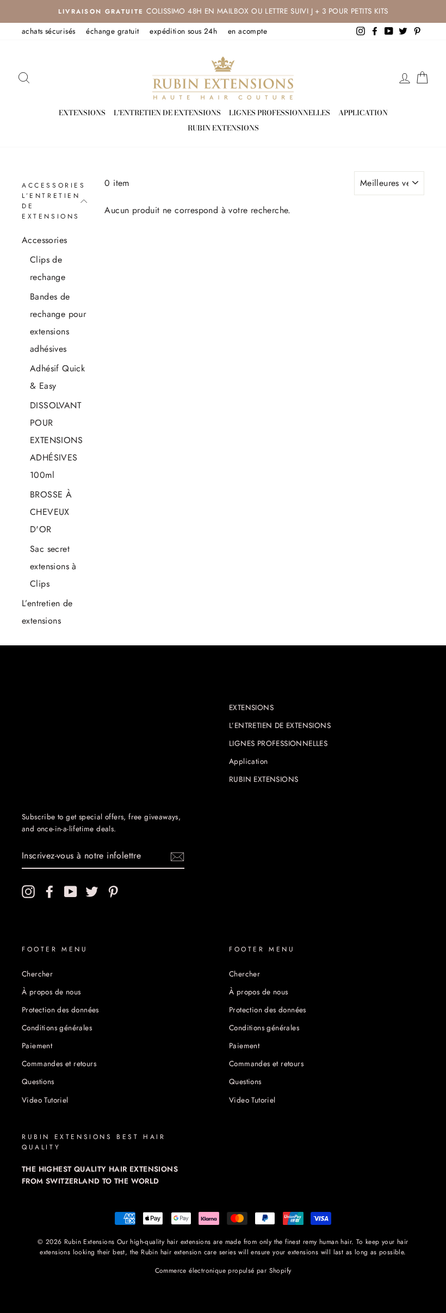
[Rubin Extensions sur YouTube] (70, 891)
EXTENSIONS (82, 112)
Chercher (37, 973)
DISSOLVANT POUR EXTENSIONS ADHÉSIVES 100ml (56, 440)
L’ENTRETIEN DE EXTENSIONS (167, 112)
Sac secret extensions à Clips (53, 566)
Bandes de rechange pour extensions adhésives (58, 322)
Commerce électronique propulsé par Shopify (223, 1270)
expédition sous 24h (183, 31)
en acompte (247, 31)
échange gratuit (112, 31)
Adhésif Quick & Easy (57, 377)
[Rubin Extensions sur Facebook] (49, 891)
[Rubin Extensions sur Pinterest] (113, 891)
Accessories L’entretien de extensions (54, 201)
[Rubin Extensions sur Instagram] (28, 891)
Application (363, 112)
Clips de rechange (47, 268)
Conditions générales (57, 1027)
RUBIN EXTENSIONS (223, 127)
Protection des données (60, 1009)
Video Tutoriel (45, 1099)
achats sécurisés (48, 31)
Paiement (37, 1045)
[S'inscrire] (177, 856)
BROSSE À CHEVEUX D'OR (51, 512)
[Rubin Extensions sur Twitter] (91, 891)
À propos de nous (51, 991)
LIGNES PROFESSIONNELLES (279, 112)
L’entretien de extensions (47, 612)
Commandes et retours (59, 1063)
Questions (38, 1081)
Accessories (44, 240)
